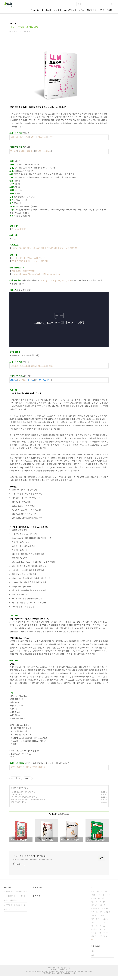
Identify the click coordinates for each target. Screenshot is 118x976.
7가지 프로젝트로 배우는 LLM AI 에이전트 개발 (30, 261)
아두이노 (95, 912)
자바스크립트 (105, 912)
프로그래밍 (103, 936)
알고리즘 (106, 919)
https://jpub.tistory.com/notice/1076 (55, 280)
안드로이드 (105, 929)
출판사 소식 (46, 10)
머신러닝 (103, 922)
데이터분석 (95, 919)
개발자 (94, 922)
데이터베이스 (104, 933)
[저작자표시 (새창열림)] (33, 778)
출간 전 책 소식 (70, 10)
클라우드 (95, 926)
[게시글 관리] (19, 778)
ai (106, 891)
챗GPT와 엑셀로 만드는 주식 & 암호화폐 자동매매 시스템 (27, 799)
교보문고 (14, 136)
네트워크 (95, 905)
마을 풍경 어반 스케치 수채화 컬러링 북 (22, 792)
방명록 (110, 10)
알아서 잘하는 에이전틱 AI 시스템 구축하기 (28, 257)
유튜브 (19, 767)
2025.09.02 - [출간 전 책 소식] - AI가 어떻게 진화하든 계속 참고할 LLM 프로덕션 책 (44, 248)
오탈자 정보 (91, 10)
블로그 (13, 767)
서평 (93, 891)
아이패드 (102, 898)
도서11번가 (24, 136)
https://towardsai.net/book (23, 270)
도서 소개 (57, 10)
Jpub (94, 898)
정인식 (94, 915)
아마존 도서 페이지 (19, 228)
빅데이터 (95, 929)
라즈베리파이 (107, 908)
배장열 (103, 926)
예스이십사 (42, 136)
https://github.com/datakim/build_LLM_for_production (36, 273)
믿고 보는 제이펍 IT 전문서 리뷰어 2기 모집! (15, 905)
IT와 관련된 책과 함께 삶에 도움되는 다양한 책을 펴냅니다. (32, 859)
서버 (109, 895)
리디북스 (30, 151)
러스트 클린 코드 (15, 794)
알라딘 (33, 136)
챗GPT (94, 895)
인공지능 (95, 901)
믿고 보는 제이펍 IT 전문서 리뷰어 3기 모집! (15, 891)
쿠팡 (51, 136)
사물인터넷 (95, 908)
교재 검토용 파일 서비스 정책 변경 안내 (15, 896)
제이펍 (94, 936)
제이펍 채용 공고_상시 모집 (13, 909)
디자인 (102, 895)
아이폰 (103, 905)
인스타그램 (27, 767)
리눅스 (102, 915)
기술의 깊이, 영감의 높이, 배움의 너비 (29, 856)
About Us (35, 10)
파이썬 (94, 933)
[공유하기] (16, 778)
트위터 (34, 767)
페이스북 (41, 767)
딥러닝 (100, 891)
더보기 (92, 939)
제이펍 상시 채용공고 (11, 900)
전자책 (101, 10)
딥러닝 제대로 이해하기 (17, 802)
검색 (112, 4)
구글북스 (22, 151)
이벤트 (81, 10)
